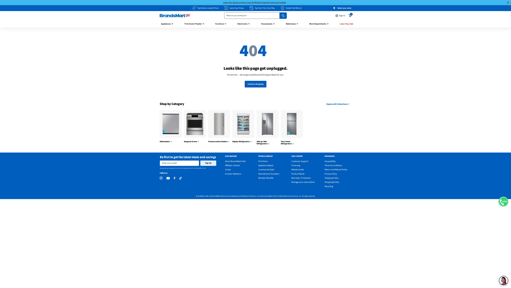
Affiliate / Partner (232, 165)
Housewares (266, 23)
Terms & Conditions (333, 165)
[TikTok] (180, 178)
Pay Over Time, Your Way (265, 8)
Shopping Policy (332, 182)
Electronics (242, 23)
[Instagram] (161, 178)
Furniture (219, 23)
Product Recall (297, 173)
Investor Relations (233, 173)
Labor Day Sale (346, 23)
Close (508, 2)
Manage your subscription (303, 182)
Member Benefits (266, 177)
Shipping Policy (332, 177)
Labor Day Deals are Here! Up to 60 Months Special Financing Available (254, 2)
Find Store (263, 161)
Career (228, 169)
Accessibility (330, 161)
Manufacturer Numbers (268, 173)
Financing (295, 165)
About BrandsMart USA (235, 161)
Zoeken (283, 15)
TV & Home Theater (193, 23)
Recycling (329, 186)
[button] (503, 202)
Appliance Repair (265, 165)
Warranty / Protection (301, 177)
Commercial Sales (266, 169)
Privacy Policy (331, 173)
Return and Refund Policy (336, 169)
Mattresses (291, 23)
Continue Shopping (255, 84)
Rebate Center (297, 169)
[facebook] (174, 178)
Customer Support (299, 161)
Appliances (166, 23)
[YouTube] (168, 178)
